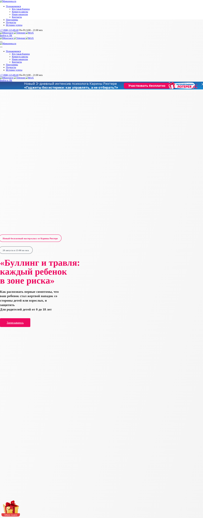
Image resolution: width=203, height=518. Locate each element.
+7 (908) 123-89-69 (9, 30)
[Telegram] (20, 33)
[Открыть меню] (1, 41)
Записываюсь (15, 322)
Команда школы (20, 11)
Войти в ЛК (6, 35)
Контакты (17, 17)
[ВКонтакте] (7, 33)
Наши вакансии (20, 14)
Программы (12, 19)
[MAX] (30, 33)
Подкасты (11, 22)
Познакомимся (13, 6)
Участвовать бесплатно (146, 85)
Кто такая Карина (21, 9)
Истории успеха (14, 25)
